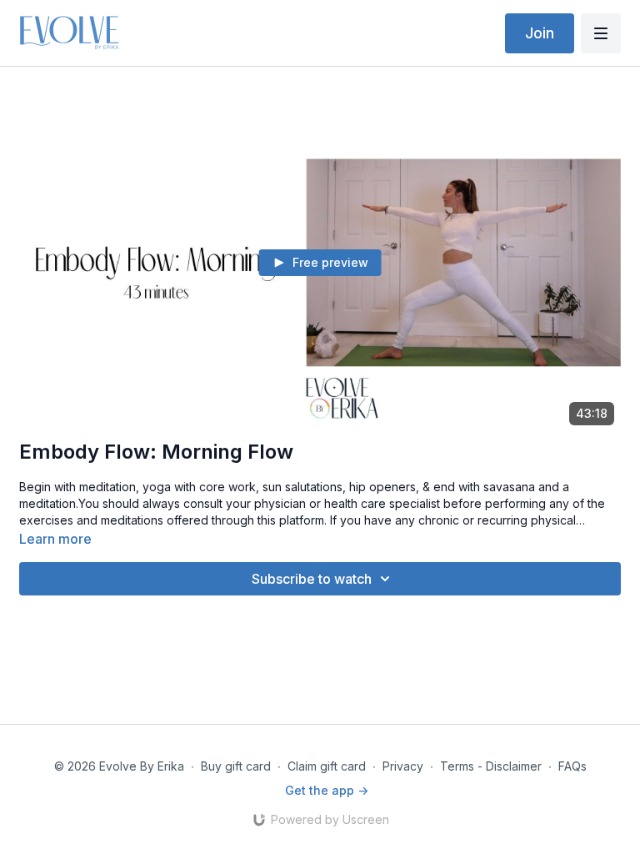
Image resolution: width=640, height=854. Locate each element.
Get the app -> (326, 790)
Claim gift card (327, 766)
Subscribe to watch (312, 578)
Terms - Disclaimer (491, 766)
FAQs (572, 766)
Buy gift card (236, 766)
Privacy (402, 766)
